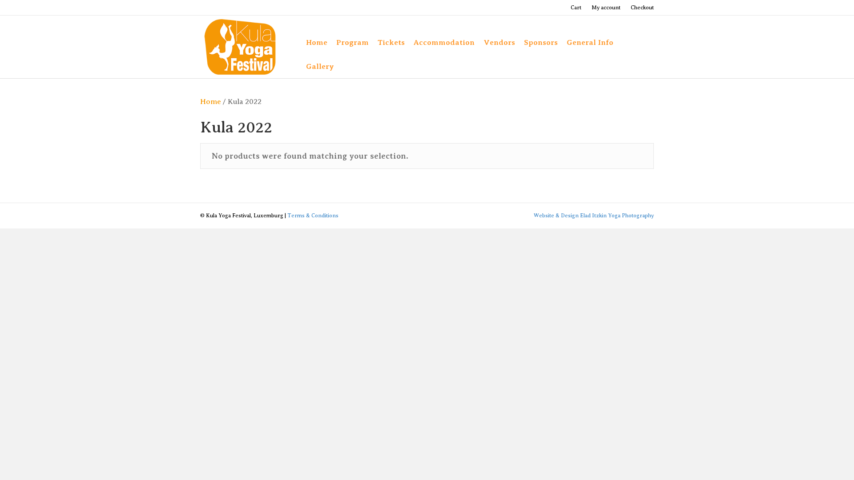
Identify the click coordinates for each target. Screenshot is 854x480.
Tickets (391, 42)
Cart (576, 7)
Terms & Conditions (312, 215)
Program (352, 42)
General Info (590, 42)
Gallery (320, 66)
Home (316, 42)
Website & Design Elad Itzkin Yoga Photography (594, 215)
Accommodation (444, 42)
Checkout (642, 7)
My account (606, 7)
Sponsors (541, 42)
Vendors (499, 42)
